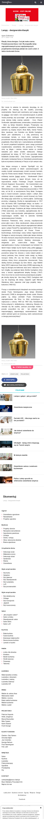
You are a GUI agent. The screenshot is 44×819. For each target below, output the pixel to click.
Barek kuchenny (8, 657)
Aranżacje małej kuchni (11, 638)
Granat (17, 176)
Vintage (6, 598)
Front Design (6, 726)
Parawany (6, 661)
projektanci (25, 374)
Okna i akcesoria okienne (12, 540)
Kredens (6, 655)
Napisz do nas (7, 784)
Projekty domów (9, 529)
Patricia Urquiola (7, 714)
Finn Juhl (5, 747)
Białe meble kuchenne (9, 700)
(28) (23, 367)
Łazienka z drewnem (9, 677)
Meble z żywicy (7, 698)
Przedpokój (6, 768)
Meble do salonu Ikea (9, 694)
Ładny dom (7, 792)
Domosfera (5, 25)
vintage (6, 115)
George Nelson (7, 742)
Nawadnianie (7, 517)
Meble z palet (6, 705)
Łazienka (5, 761)
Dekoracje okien (9, 556)
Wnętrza (32, 792)
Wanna (5, 561)
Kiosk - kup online (22, 11)
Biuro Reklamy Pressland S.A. (12, 782)
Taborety (6, 664)
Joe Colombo (6, 740)
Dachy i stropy (8, 538)
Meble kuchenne (7, 703)
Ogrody (26, 792)
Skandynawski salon (10, 619)
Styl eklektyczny (9, 596)
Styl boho (6, 573)
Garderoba (7, 559)
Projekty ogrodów (9, 519)
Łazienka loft (6, 684)
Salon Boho (7, 622)
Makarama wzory (9, 554)
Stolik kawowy (8, 659)
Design (14, 25)
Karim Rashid (6, 724)
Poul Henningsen (8, 745)
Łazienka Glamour (8, 682)
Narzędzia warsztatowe (11, 531)
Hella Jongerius (7, 717)
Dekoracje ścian (9, 552)
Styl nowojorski (8, 601)
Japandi (6, 603)
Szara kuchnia (8, 636)
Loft (4, 584)
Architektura (22, 795)
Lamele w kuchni (9, 643)
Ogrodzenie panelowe (11, 533)
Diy (3, 770)
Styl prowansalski (9, 587)
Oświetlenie (7, 563)
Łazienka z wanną (8, 679)
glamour (39, 248)
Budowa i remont (17, 792)
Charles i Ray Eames (9, 735)
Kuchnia (4, 759)
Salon (4, 756)
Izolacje (6, 535)
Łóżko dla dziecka (9, 652)
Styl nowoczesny (9, 605)
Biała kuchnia (7, 633)
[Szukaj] (35, 2)
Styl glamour (7, 577)
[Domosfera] (7, 2)
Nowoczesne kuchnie (11, 640)
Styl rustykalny (8, 582)
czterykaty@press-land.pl (11, 780)
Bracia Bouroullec (8, 719)
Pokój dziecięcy (7, 763)
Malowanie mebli (8, 696)
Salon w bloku (8, 617)
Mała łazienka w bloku (9, 675)
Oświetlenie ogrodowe (11, 514)
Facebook (22, 799)
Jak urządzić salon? (10, 615)
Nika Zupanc (6, 721)
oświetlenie (14, 374)
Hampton (6, 575)
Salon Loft (7, 624)
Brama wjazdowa (9, 542)
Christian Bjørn (7, 738)
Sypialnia (5, 766)
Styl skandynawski (10, 580)
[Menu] (41, 2)
